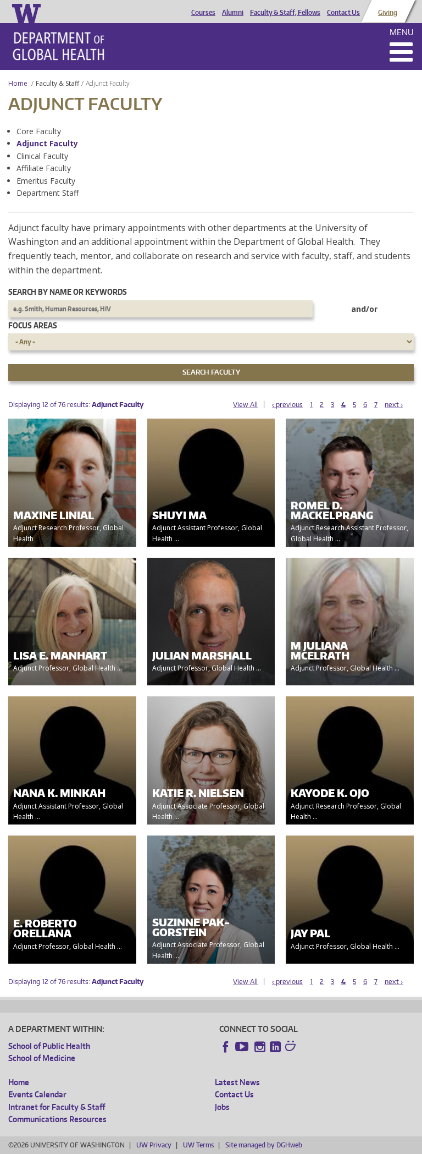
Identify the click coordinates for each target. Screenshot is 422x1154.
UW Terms (198, 1145)
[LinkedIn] (275, 1046)
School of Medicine (41, 1058)
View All (245, 404)
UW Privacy (153, 1145)
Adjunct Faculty (47, 143)
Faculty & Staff (57, 83)
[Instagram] (259, 1046)
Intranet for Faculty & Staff (56, 1107)
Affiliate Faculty (43, 168)
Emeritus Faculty (45, 180)
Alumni (232, 12)
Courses (203, 12)
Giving (387, 12)
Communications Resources (57, 1119)
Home (17, 83)
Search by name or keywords (67, 291)
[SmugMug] (291, 1047)
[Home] (58, 46)
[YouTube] (243, 1046)
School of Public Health (49, 1046)
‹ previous (287, 404)
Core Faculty (38, 131)
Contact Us (343, 12)
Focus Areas (32, 325)
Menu (402, 32)
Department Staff (47, 193)
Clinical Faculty (42, 156)
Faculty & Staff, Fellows (285, 12)
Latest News (237, 1082)
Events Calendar (37, 1094)
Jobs (222, 1107)
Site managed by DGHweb (263, 1145)
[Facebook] (225, 1046)
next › (394, 404)
